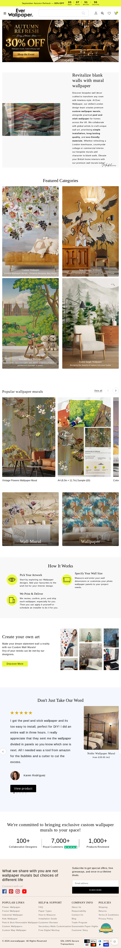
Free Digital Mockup (49, 930)
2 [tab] (17, 793)
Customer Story (80, 930)
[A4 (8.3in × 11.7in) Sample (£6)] (84, 437)
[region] (60, 441)
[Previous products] (108, 391)
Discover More (15, 664)
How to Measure (47, 915)
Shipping (103, 907)
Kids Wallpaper (10, 918)
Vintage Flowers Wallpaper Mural (19, 480)
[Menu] (5, 13)
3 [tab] (20, 793)
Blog (74, 918)
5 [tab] (26, 793)
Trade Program (79, 922)
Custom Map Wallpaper (14, 930)
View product (23, 788)
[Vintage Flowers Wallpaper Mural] (28, 437)
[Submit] (83, 13)
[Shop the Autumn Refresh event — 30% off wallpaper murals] (60, 41)
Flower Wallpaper (11, 907)
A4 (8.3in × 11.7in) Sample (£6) (74, 480)
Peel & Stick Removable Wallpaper (20, 922)
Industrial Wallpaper (12, 915)
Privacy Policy (106, 918)
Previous (3, 751)
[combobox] (63, 13)
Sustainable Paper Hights (85, 926)
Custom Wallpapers (12, 926)
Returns (103, 911)
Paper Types (45, 911)
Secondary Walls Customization (55, 926)
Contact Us (77, 915)
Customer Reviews (48, 922)
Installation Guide (48, 918)
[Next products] (116, 391)
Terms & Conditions (109, 915)
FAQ (41, 907)
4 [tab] (23, 793)
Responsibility (79, 911)
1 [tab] (14, 793)
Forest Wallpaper (11, 911)
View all (98, 390)
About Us (76, 907)
